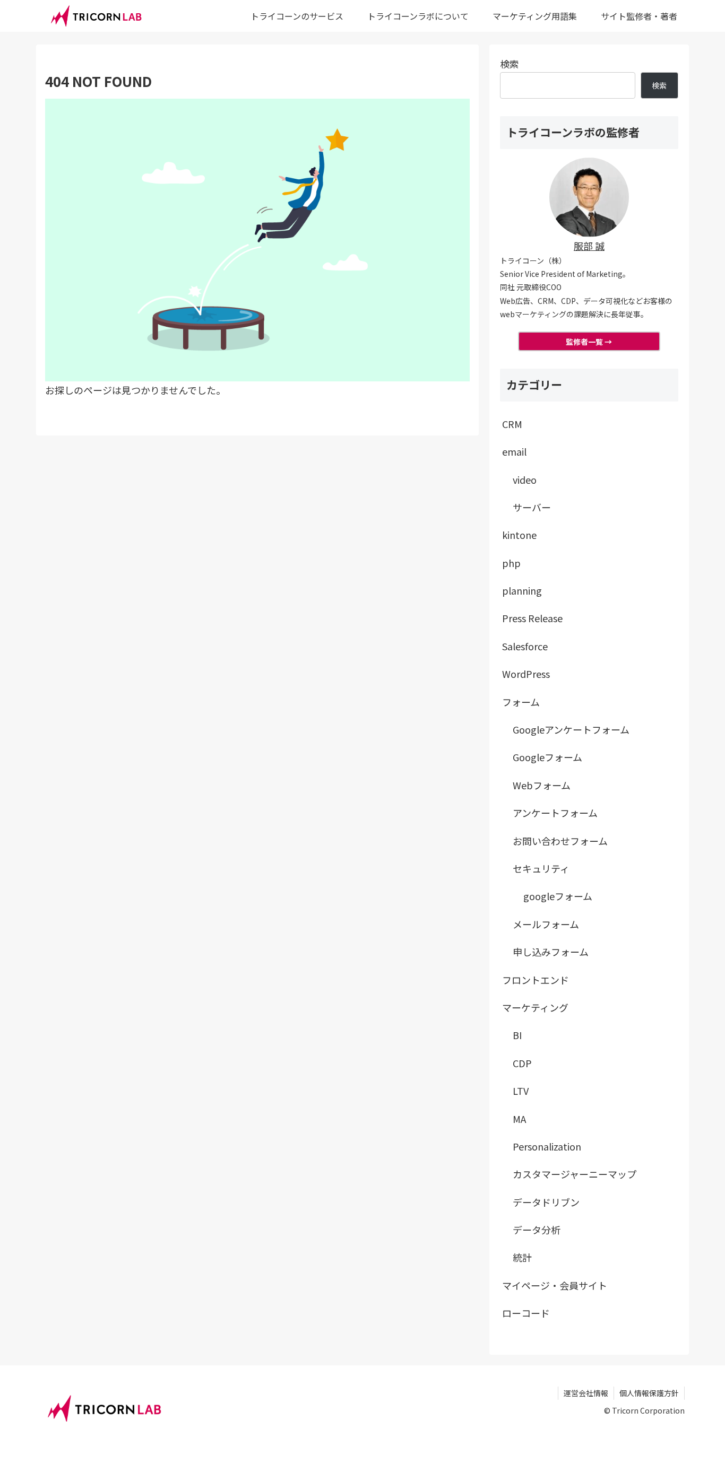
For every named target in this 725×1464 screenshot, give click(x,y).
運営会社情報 (586, 1393)
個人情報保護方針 (649, 1393)
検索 (509, 64)
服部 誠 (589, 245)
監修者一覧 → (589, 341)
